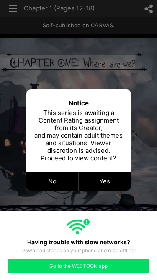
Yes (104, 181)
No (52, 181)
